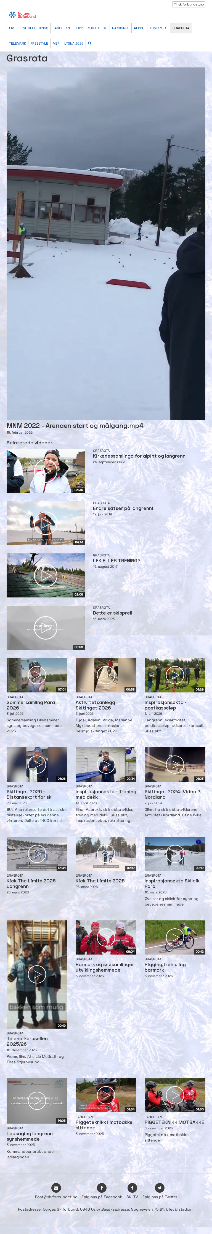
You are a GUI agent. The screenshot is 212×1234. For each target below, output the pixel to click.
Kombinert (159, 28)
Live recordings (34, 28)
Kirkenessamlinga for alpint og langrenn (139, 456)
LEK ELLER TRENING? (117, 561)
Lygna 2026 (73, 43)
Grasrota (181, 28)
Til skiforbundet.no (189, 4)
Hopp (79, 28)
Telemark (17, 43)
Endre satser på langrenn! (123, 508)
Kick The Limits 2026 (100, 881)
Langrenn (61, 28)
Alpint (139, 28)
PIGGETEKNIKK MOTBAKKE (174, 1122)
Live (12, 28)
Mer (56, 43)
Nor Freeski (97, 28)
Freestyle (39, 43)
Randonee (120, 28)
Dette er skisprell (112, 613)
